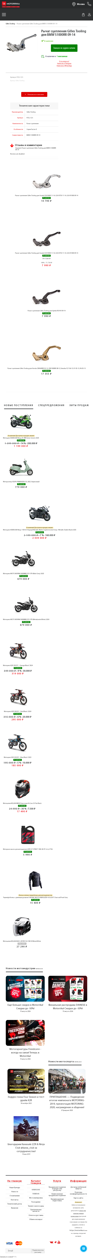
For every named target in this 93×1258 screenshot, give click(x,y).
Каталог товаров (36, 1182)
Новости (14, 1192)
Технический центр (14, 1204)
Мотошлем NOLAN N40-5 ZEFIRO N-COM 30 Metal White (22, 941)
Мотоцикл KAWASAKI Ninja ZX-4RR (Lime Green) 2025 (21, 438)
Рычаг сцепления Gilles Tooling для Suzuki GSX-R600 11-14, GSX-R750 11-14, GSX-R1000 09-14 (46, 195)
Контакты (14, 1200)
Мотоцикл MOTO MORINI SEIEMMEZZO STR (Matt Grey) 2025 (23, 574)
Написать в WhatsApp (64, 66)
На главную (14, 1181)
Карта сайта (78, 1198)
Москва (81, 4)
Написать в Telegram (64, 63)
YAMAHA (35, 1194)
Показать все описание (35, 95)
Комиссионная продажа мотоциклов (57, 1194)
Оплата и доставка (36, 1215)
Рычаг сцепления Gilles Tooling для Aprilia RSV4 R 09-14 (46, 311)
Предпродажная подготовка (57, 1200)
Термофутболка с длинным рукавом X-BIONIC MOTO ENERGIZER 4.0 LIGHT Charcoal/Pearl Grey (35, 897)
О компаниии (15, 1196)
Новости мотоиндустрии (20, 968)
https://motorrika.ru (77, 1230)
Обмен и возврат (36, 1219)
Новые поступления (18, 405)
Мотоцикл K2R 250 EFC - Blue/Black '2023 (17, 757)
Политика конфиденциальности (78, 1193)
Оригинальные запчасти (36, 1210)
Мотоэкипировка (36, 1198)
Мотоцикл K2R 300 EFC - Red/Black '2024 (17, 711)
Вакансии (14, 1208)
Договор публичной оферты (78, 1188)
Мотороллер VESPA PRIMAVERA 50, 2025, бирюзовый (21, 482)
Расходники (35, 1202)
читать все (39, 969)
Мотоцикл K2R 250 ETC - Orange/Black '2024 (18, 665)
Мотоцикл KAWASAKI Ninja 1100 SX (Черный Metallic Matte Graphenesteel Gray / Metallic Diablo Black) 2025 (39, 530)
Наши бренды (14, 1187)
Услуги (57, 1181)
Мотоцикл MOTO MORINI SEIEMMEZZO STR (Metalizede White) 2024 (26, 619)
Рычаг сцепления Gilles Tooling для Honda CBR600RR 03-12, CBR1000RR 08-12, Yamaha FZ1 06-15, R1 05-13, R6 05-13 (46, 368)
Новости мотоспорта (61, 1062)
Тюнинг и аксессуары (36, 1206)
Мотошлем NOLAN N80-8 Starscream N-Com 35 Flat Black (22, 803)
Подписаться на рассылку (38, 1251)
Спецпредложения (51, 405)
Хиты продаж (79, 405)
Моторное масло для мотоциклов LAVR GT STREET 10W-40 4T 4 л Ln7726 (28, 849)
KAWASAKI (36, 1190)
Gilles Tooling (10, 24)
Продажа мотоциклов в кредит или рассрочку (57, 1188)
